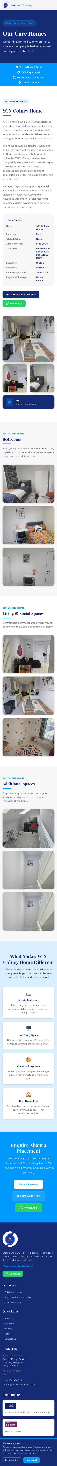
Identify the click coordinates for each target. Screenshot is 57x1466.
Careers (8, 1333)
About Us (9, 1318)
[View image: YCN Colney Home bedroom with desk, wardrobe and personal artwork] (28, 567)
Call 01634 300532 (28, 1196)
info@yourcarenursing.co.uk (20, 1384)
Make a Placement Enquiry (21, 294)
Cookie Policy (23, 1453)
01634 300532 (14, 1380)
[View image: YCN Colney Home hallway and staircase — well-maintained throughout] (28, 911)
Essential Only (12, 1460)
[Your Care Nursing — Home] (10, 1239)
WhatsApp (16, 303)
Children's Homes (13, 1292)
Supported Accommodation (19, 1297)
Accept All (31, 1460)
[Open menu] (51, 5)
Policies (8, 1328)
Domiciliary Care (13, 1302)
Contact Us (10, 1338)
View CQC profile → (14, 1431)
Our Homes (10, 1323)
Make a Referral (28, 1184)
